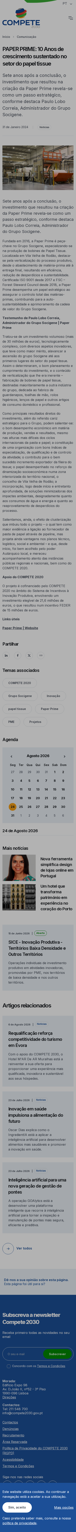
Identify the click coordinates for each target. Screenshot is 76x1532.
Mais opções (64, 1507)
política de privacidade (19, 1523)
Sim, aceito (17, 1507)
